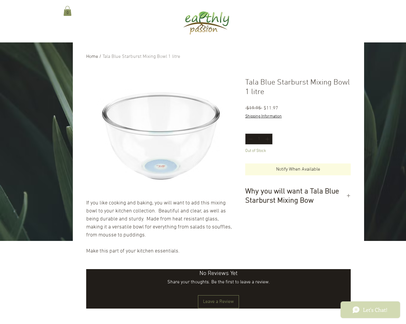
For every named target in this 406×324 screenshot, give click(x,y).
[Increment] (268, 139)
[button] (67, 11)
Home (92, 57)
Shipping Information (263, 116)
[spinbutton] (259, 139)
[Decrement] (250, 139)
